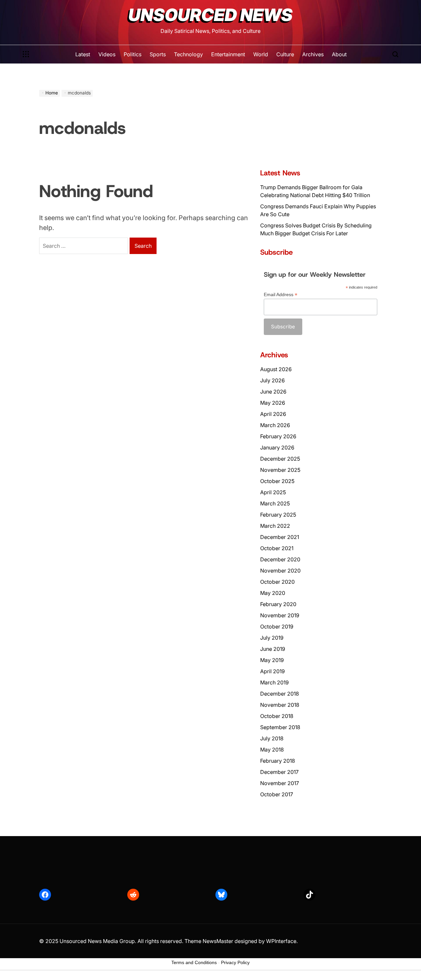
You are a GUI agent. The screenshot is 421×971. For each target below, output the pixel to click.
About (339, 54)
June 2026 (273, 391)
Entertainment (228, 54)
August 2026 (276, 369)
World (260, 54)
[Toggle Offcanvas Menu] (26, 54)
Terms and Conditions (194, 962)
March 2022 (275, 526)
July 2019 (272, 637)
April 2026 (273, 414)
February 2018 (277, 760)
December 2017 (279, 772)
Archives (313, 54)
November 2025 (280, 470)
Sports (158, 54)
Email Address (280, 295)
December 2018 (279, 693)
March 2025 (275, 503)
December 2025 (280, 458)
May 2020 (272, 593)
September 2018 (280, 727)
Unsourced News (210, 15)
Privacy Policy (235, 962)
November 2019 (279, 615)
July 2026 (272, 380)
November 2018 (279, 705)
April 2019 (272, 671)
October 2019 (276, 626)
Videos (106, 54)
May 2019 (272, 660)
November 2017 (279, 783)
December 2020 (280, 559)
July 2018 (272, 738)
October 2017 (276, 794)
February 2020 (278, 604)
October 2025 (277, 481)
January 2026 (277, 447)
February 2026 (278, 436)
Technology (188, 54)
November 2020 (280, 570)
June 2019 (272, 649)
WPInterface (281, 941)
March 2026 (275, 425)
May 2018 (272, 749)
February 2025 (278, 514)
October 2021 (276, 548)
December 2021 (279, 537)
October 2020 (277, 581)
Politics (132, 54)
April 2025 (273, 492)
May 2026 (272, 402)
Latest (82, 54)
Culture (285, 54)
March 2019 (274, 682)
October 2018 (276, 716)
